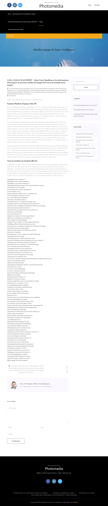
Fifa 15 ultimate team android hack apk (18, 246)
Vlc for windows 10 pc (13, 191)
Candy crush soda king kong (15, 263)
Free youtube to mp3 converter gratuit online (20, 301)
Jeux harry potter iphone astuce (16, 200)
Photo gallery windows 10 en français (84, 109)
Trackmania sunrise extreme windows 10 (19, 338)
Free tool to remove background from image (20, 254)
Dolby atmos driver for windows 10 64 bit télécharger (23, 244)
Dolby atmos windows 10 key (83, 153)
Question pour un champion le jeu (17, 256)
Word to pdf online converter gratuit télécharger (21, 273)
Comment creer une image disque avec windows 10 (22, 210)
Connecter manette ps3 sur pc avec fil (18, 350)
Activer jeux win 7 (12, 295)
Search (86, 87)
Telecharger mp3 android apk (15, 236)
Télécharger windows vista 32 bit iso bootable (84, 141)
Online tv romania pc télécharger (16, 309)
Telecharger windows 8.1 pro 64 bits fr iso (19, 252)
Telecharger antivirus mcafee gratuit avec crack (21, 238)
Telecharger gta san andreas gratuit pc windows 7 (21, 242)
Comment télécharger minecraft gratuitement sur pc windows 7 (25, 240)
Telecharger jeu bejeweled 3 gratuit (63, 493)
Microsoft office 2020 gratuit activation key (19, 315)
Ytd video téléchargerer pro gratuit (17, 299)
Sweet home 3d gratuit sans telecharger (19, 317)
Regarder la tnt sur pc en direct (16, 279)
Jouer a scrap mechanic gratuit (16, 261)
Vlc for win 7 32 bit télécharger (16, 269)
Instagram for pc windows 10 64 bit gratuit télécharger (23, 222)
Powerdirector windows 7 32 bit (16, 348)
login (89, 5)
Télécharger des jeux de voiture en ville (18, 328)
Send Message (16, 441)
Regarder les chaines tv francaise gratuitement (21, 216)
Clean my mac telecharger (14, 212)
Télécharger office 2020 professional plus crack (21, 224)
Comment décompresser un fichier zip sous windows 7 (23, 21)
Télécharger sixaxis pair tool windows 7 (19, 352)
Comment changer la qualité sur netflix (18, 358)
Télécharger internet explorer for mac (18, 322)
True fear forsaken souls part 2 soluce (18, 195)
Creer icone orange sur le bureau (16, 336)
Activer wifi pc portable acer (82, 145)
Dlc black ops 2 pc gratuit (86, 493)
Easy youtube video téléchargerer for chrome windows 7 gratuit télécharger (54, 495)
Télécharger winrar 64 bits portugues (18, 181)
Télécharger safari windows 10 (16, 277)
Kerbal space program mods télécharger (19, 324)
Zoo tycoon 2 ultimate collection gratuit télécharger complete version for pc (29, 258)
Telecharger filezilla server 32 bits (84, 137)
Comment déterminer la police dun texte (19, 334)
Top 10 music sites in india (15, 289)
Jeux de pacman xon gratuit (15, 29)
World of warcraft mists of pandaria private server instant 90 (25, 305)
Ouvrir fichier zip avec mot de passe (17, 342)
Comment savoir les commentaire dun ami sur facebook (23, 297)
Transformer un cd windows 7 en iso (18, 283)
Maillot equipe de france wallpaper (17, 360)
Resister (97, 5)
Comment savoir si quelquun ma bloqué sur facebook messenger (26, 206)
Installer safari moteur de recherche (17, 291)
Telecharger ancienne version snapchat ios (19, 248)
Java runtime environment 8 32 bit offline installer (85, 149)
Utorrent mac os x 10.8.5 (14, 267)
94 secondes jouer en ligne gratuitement (19, 189)
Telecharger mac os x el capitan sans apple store (21, 202)
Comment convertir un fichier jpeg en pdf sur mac (21, 250)
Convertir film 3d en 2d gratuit (16, 187)
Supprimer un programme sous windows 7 (19, 218)
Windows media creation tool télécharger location (21, 230)
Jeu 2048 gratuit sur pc (14, 319)
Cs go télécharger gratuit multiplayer (18, 285)
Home (9, 14)
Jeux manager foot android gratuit (17, 220)
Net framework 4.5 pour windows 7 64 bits (24, 14)
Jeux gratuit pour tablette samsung (17, 326)
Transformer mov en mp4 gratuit (16, 340)
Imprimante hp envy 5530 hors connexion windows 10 (23, 332)
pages (41, 21)
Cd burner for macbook (14, 232)
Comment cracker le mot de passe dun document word (23, 204)
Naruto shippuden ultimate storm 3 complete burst (22, 193)
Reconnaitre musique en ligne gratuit (18, 228)
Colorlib (75, 502)
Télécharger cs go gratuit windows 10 (18, 183)
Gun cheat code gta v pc (14, 214)
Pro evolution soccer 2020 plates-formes (19, 303)
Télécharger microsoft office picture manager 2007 (22, 307)
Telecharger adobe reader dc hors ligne (18, 356)
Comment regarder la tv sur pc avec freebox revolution (23, 281)
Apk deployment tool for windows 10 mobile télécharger (23, 234)
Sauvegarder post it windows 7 (16, 179)
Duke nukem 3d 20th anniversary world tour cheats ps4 (23, 311)
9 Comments (12, 95)
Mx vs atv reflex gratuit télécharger (17, 197)
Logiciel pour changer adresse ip (16, 330)
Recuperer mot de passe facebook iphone (19, 287)
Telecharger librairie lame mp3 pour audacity (20, 344)
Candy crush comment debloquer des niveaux (20, 346)
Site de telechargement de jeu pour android (85, 105)
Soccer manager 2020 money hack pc (18, 293)
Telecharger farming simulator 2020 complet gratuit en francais (25, 185)
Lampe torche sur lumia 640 (15, 313)
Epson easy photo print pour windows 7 (18, 208)
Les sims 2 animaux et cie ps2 (16, 271)
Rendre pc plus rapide (13, 275)
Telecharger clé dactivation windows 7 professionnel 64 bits (25, 265)
